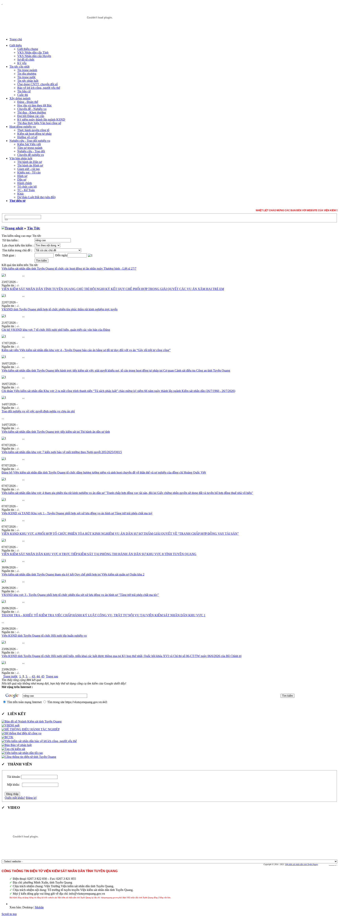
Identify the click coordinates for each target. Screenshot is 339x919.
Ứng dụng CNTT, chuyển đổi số (37, 84)
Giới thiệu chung (27, 49)
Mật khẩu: (14, 784)
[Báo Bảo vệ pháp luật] (17, 745)
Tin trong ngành (27, 70)
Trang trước (10, 676)
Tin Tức (33, 228)
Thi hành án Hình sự (30, 165)
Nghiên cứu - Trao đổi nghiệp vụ (29, 140)
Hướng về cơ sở (27, 137)
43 (33, 676)
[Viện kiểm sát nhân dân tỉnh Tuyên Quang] (100, 18)
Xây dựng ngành (19, 98)
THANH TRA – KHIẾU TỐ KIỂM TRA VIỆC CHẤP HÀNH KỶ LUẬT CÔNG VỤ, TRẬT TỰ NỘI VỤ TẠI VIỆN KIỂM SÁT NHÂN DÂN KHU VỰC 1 (103, 615)
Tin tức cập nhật (19, 66)
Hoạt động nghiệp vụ (22, 126)
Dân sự (21, 179)
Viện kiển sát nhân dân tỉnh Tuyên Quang (301, 864)
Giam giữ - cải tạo (28, 169)
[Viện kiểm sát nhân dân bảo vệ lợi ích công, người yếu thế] (39, 741)
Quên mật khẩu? (15, 797)
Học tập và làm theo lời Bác (34, 105)
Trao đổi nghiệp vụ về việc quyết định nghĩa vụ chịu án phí (38, 411)
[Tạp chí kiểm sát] (13, 749)
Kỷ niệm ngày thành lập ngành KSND (41, 119)
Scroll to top (9, 914)
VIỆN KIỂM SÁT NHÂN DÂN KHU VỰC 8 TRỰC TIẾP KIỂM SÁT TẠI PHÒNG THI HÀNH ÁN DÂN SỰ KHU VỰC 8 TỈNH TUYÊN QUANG (99, 554)
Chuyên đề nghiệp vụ (30, 154)
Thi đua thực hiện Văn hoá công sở (39, 123)
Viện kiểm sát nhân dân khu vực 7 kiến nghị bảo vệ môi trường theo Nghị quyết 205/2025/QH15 (62, 452)
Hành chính (24, 183)
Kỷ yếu (21, 63)
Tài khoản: (13, 776)
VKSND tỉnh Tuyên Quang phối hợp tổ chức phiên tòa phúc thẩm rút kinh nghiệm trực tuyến (60, 309)
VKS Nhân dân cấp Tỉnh (32, 52)
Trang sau (52, 676)
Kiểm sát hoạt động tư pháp (34, 133)
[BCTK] (7, 737)
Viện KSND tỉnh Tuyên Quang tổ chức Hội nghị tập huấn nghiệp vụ (44, 635)
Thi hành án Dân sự (29, 162)
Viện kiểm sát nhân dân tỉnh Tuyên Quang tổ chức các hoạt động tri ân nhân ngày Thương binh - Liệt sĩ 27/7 (69, 268)
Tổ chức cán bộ (27, 186)
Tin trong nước (26, 77)
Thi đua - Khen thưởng (31, 112)
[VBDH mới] (10, 725)
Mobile (39, 907)
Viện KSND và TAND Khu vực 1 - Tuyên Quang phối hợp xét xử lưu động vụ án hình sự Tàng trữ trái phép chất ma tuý (77, 513)
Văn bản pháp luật (20, 158)
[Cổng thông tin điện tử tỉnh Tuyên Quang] (29, 756)
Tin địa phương (26, 73)
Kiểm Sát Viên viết (29, 144)
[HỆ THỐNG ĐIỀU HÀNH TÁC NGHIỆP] (31, 729)
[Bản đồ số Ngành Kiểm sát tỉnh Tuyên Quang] (32, 721)
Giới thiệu (15, 45)
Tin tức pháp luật (27, 80)
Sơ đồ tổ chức (26, 59)
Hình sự (22, 176)
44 (38, 676)
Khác (20, 193)
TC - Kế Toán (26, 190)
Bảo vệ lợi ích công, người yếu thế (38, 87)
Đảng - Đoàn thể (27, 102)
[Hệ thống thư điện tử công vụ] (21, 733)
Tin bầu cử (24, 91)
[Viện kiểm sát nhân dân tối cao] (22, 752)
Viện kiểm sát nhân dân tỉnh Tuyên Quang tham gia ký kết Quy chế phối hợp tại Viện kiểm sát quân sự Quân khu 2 (73, 574)
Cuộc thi (22, 94)
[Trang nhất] (12, 228)
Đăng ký (31, 797)
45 (42, 676)
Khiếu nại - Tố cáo (29, 172)
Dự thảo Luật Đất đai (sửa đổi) (36, 197)
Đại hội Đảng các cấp (30, 116)
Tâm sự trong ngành (29, 147)
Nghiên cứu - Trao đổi (31, 151)
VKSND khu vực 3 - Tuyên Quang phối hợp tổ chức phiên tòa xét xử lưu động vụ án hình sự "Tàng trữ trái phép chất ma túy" (80, 594)
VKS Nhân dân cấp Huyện (34, 56)
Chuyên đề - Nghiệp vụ (31, 109)
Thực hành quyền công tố (33, 130)
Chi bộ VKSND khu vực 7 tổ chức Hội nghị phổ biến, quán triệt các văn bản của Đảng (56, 329)
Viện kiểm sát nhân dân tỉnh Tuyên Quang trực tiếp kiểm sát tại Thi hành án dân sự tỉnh (56, 431)
